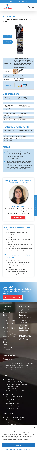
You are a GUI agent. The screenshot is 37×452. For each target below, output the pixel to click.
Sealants (16, 13)
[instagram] (20, 339)
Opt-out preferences (12, 449)
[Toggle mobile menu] (33, 7)
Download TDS (8, 36)
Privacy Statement (24, 449)
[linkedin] (27, 339)
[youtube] (23, 339)
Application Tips (8, 42)
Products (10, 13)
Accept (18, 445)
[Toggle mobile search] (29, 7)
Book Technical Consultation (36, 205)
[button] (34, 427)
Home (4, 13)
